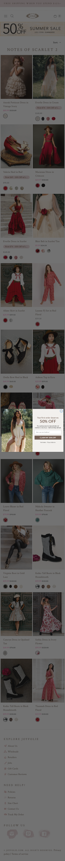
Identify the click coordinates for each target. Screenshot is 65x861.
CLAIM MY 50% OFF (48, 438)
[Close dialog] (61, 411)
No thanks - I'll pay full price (48, 442)
